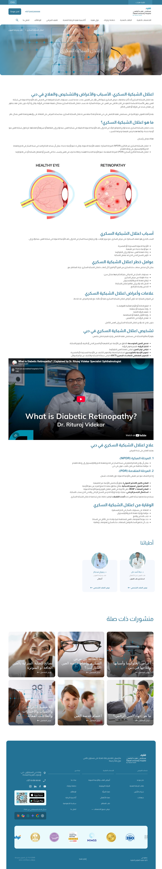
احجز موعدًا (14, 11)
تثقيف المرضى (52, 20)
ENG (12, 2)
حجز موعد (140, 780)
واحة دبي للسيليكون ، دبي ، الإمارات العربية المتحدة (30, 773)
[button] (144, 20)
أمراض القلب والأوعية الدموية (99, 780)
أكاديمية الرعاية (70, 798)
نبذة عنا (73, 780)
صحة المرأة (106, 792)
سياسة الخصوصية (69, 803)
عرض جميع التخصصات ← (101, 809)
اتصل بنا (26, 20)
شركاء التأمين (139, 792)
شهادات (140, 798)
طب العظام (105, 803)
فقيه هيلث (140, 2)
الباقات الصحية (126, 20)
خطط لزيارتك (71, 786)
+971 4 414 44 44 (33, 780)
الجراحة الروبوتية (104, 786)
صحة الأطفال (105, 798)
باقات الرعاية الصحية (137, 786)
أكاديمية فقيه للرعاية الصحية (74, 20)
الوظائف (37, 20)
